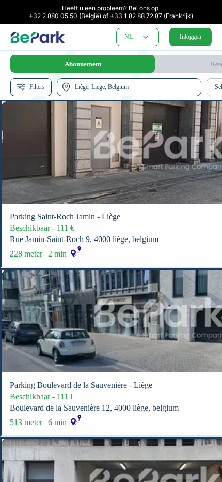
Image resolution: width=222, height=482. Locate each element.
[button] (145, 37)
